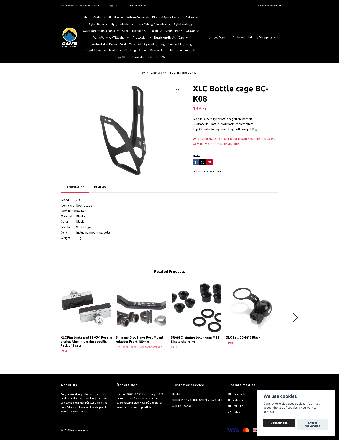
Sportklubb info (142, 57)
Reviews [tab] (100, 187)
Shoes (143, 50)
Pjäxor (153, 31)
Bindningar (172, 31)
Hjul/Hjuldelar (120, 24)
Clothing (130, 50)
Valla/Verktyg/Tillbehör (109, 37)
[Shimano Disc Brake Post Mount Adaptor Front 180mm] (142, 307)
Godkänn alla (279, 422)
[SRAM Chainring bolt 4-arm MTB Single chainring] (197, 307)
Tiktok (236, 412)
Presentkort (158, 50)
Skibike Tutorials (182, 406)
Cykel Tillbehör (132, 31)
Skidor (190, 17)
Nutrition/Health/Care (169, 37)
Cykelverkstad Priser (103, 44)
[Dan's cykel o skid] (69, 37)
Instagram (238, 400)
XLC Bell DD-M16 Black (243, 337)
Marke (113, 50)
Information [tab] (75, 187)
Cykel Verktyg (183, 24)
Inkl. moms (136, 5)
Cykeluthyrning (154, 44)
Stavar (190, 31)
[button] (295, 317)
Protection (139, 37)
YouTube (238, 406)
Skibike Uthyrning (180, 44)
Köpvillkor (122, 57)
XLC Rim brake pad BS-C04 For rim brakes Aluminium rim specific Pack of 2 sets (86, 341)
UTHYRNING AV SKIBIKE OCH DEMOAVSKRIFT (197, 400)
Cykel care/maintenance (99, 31)
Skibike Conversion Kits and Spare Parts (152, 17)
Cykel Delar (96, 24)
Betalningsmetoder (183, 50)
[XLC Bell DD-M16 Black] (252, 307)
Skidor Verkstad (130, 44)
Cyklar (97, 17)
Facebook (238, 394)
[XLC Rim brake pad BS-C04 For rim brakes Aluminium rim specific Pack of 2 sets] (87, 307)
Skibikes (113, 17)
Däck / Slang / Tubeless (152, 24)
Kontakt (177, 394)
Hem (87, 17)
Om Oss (161, 57)
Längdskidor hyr (95, 50)
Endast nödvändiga (312, 424)
